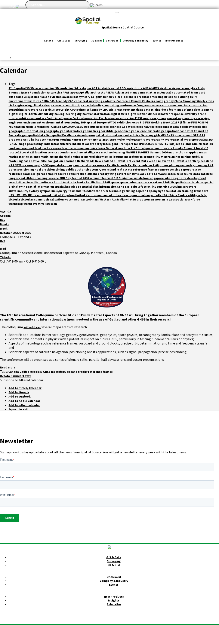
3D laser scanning (42, 88)
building (184, 97)
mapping (192, 152)
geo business (93, 127)
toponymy (154, 191)
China (178, 101)
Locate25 (28, 152)
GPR (196, 135)
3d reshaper (83, 88)
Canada (136, 101)
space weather (152, 182)
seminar (95, 178)
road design (32, 174)
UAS (12, 195)
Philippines (160, 165)
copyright (62, 109)
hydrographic (135, 139)
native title (39, 161)
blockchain (129, 97)
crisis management (122, 109)
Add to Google (19, 392)
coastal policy (93, 105)
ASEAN (110, 92)
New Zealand (104, 161)
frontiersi (44, 127)
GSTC (27, 139)
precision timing (53, 169)
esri (94, 122)
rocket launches (88, 174)
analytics (191, 88)
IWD (172, 144)
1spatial (20, 88)
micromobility (150, 157)
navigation (55, 161)
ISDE (151, 144)
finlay (187, 122)
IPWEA (143, 144)
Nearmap (70, 161)
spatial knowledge (68, 187)
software (47, 182)
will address (32, 327)
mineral (166, 157)
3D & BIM (96, 40)
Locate (48, 40)
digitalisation (138, 114)
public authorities (78, 169)
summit (162, 187)
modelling (16, 161)
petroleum (144, 165)
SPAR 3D (169, 182)
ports (13, 169)
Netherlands (86, 161)
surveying (175, 187)
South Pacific (86, 182)
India (47, 144)
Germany (147, 135)
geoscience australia (146, 131)
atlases (154, 92)
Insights (114, 600)
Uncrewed (112, 40)
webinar (80, 199)
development (203, 109)
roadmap (47, 174)
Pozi (38, 169)
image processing (30, 144)
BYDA (45, 101)
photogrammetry (182, 165)
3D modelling (64, 88)
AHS (146, 88)
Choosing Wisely (194, 101)
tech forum (100, 191)
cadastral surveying (88, 101)
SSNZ (121, 187)
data (140, 109)
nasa (27, 161)
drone (202, 114)
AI (150, 88)
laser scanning (80, 148)
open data (57, 165)
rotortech (124, 174)
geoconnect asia (167, 127)
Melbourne (116, 157)
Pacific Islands (117, 165)
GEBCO (79, 127)
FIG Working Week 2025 (161, 122)
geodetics (199, 127)
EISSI (138, 118)
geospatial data (34, 135)
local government (150, 148)
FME (194, 122)
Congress (143, 105)
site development (193, 178)
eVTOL (112, 122)
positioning (26, 169)
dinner (153, 114)
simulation (141, 178)
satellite (173, 174)
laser (66, 148)
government (184, 135)
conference (128, 105)
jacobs (180, 144)
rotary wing (108, 174)
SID (116, 178)
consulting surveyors (24, 109)
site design (172, 178)
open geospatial (77, 165)
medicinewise (98, 157)
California (123, 101)
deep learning (171, 109)
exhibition (124, 122)
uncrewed (44, 195)
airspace (178, 88)
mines (176, 157)
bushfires (34, 101)
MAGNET (132, 152)
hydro (121, 139)
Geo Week (129, 127)
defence (188, 109)
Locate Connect (184, 148)
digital (14, 114)
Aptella (84, 92)
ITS (166, 144)
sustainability (19, 191)
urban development (127, 195)
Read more (7, 367)
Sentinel (107, 178)
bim (118, 97)
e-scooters (38, 118)
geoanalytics (145, 127)
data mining (152, 109)
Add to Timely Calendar (25, 388)
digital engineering (63, 114)
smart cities (17, 182)
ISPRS (159, 144)
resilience (16, 174)
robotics (69, 174)
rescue (196, 169)
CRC (105, 109)
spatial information (40, 187)
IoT (136, 144)
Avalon (45, 97)
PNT (210, 165)
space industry (130, 182)
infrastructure (61, 144)
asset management (135, 92)
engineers (16, 122)
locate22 (15, 152)
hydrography (154, 139)
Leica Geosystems (111, 148)
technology (117, 191)
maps (203, 152)
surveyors (189, 187)
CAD (71, 101)
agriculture (134, 88)
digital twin (119, 114)
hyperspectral (193, 139)
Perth (132, 165)
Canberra (149, 101)
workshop (16, 204)
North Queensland (200, 161)
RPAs (135, 174)
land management (22, 148)
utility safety (197, 195)
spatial (180, 182)
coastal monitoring (69, 105)
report (186, 169)
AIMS (156, 88)
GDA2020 (68, 127)
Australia (167, 92)
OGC (46, 165)
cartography (165, 101)
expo (136, 122)
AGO (123, 88)
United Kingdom (63, 195)
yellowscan (49, 204)
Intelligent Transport (118, 144)
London (65, 152)
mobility (197, 157)
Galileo (56, 127)
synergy (62, 191)
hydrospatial (173, 139)
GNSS (170, 135)
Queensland (108, 169)
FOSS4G (202, 122)
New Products (174, 40)
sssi (128, 187)
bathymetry (82, 97)
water (69, 199)
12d (11, 88)
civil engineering (21, 105)
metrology (132, 157)
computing (112, 105)
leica (94, 148)
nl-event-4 (165, 161)
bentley (109, 97)
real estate (125, 169)
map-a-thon (177, 152)
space (115, 182)
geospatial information (105, 135)
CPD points (78, 109)
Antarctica (55, 92)
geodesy (185, 127)
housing (65, 139)
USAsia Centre (178, 195)
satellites (28, 178)
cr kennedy (94, 109)
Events (156, 40)
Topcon (141, 191)
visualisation (55, 199)
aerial (115, 88)
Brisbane (171, 97)
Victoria (15, 199)
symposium (48, 191)
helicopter (39, 139)
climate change (44, 105)
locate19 (202, 148)
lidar (127, 148)
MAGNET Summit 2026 (153, 152)
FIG (142, 122)
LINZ (134, 148)
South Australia (65, 182)
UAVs (24, 195)
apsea (74, 92)
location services (47, 152)
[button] (21, 380)
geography (52, 131)
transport (201, 191)
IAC (206, 139)
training (188, 191)
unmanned (105, 195)
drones (14, 118)
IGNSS (13, 144)
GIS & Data (64, 40)
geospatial (169, 131)
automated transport (189, 92)
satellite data (190, 174)
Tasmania (75, 191)
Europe (102, 122)
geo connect (112, 127)
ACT (95, 88)
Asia (118, 92)
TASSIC (87, 191)
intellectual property (87, 144)
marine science (30, 157)
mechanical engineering (71, 157)
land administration (199, 144)
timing (131, 191)
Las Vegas (54, 148)
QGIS (95, 169)
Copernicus (47, 109)
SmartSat (33, 182)
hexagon (53, 139)
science (53, 178)
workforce (192, 199)
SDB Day (65, 178)
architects (98, 92)
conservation (160, 105)
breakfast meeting (150, 97)
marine (14, 157)
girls (157, 135)
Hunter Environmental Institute (94, 139)
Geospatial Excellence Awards (67, 135)
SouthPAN (103, 182)
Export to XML (18, 409)
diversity (191, 114)
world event (32, 204)
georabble (106, 131)
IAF (211, 139)
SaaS (143, 174)
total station (172, 191)
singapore (156, 178)
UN (35, 195)
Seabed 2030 (80, 178)
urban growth (151, 195)
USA (165, 195)
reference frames (145, 169)
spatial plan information (99, 187)
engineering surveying (194, 118)
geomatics (91, 131)
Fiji (180, 122)
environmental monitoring (61, 122)
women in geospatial (170, 199)
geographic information (26, 131)
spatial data (194, 182)
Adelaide (104, 88)
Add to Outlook (20, 396)
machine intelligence (86, 152)
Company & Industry (135, 40)
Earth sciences (109, 118)
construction (179, 105)
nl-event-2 (136, 161)
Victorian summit (33, 199)
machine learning (113, 152)
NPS (12, 165)
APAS (66, 92)
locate (168, 148)
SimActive (126, 178)
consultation (198, 105)
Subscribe (114, 604)
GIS (163, 135)
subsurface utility (144, 187)
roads (58, 174)
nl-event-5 (180, 161)
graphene (16, 139)
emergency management (160, 118)
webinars (92, 199)
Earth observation (86, 118)
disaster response (171, 114)
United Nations (86, 195)
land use (41, 148)
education (127, 118)
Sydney (34, 191)
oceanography (32, 165)
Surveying (80, 40)
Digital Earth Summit (34, 114)
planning (201, 165)
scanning (41, 178)
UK (30, 195)
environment (32, 122)
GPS (202, 135)
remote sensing (169, 169)
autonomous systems (24, 97)
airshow (166, 88)
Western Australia (112, 199)
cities (210, 101)
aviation (56, 97)
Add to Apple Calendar (24, 401)
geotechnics (132, 135)
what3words (134, 199)
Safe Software (157, 174)
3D (28, 88)
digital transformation (93, 114)
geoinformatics (71, 131)
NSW (18, 165)
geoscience (122, 131)
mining (186, 157)
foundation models (23, 127)
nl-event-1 (121, 161)
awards (67, 97)
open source (98, 165)
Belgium (97, 97)
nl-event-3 (150, 161)
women (149, 199)
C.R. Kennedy (58, 101)
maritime (47, 157)
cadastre (109, 101)
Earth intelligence (60, 118)
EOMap (85, 122)
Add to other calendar (24, 405)
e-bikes (24, 118)
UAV (18, 195)
